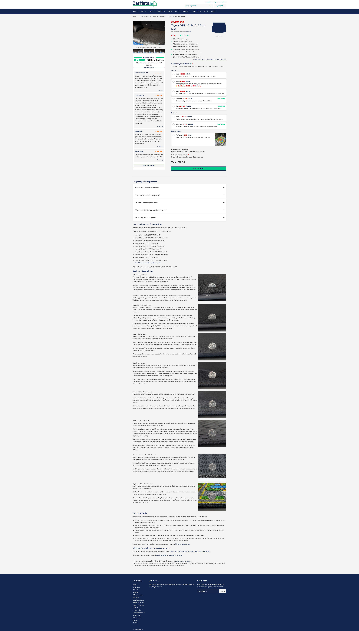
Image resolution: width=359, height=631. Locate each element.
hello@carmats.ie (156, 587)
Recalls (135, 623)
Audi (134, 11)
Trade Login (208, 2)
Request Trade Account (220, 2)
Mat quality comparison (213, 59)
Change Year (188, 31)
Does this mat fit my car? (199, 59)
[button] (135, 51)
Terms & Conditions (139, 613)
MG (176, 11)
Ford (151, 11)
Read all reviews (149, 165)
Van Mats (136, 597)
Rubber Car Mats (138, 595)
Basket (221, 5)
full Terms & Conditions (182, 544)
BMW (142, 11)
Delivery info (223, 59)
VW (205, 11)
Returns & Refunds (138, 603)
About (134, 584)
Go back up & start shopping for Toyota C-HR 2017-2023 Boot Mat (189, 551)
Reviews (135, 590)
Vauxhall (196, 11)
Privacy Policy (137, 610)
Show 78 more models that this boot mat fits (148, 263)
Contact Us (136, 587)
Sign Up (223, 591)
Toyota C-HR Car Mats (158, 16)
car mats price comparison (183, 561)
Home (134, 16)
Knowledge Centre (138, 600)
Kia (169, 11)
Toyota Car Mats (144, 16)
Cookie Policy (137, 615)
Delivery (135, 592)
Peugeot (185, 11)
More (213, 11)
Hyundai (160, 11)
